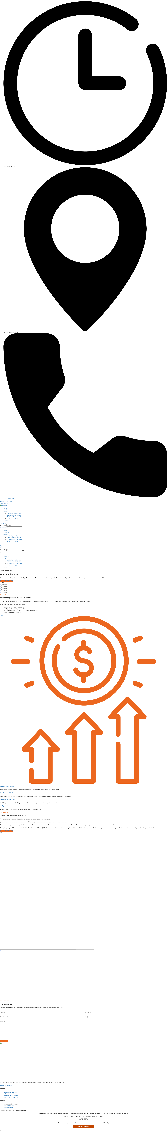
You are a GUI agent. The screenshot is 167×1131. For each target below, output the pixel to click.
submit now (4, 1041)
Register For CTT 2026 (6, 581)
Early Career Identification (14, 515)
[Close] (0, 1130)
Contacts (6, 520)
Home (5, 508)
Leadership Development (14, 513)
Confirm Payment (83, 1126)
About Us (6, 510)
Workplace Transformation (14, 517)
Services (5, 511)
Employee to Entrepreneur (7, 806)
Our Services (2, 1088)
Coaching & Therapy (12, 518)
